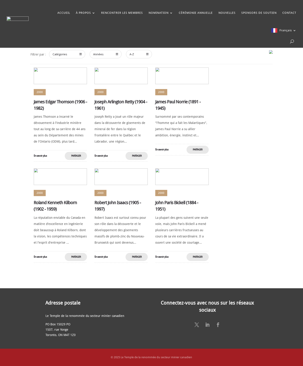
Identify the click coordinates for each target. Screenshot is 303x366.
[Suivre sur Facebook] (218, 324)
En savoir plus (40, 155)
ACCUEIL (63, 12)
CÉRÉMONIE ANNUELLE (196, 12)
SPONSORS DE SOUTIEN (259, 12)
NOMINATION (159, 12)
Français (285, 30)
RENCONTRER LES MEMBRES (122, 12)
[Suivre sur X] (196, 324)
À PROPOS (83, 12)
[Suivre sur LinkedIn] (207, 324)
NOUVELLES (227, 12)
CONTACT (289, 12)
